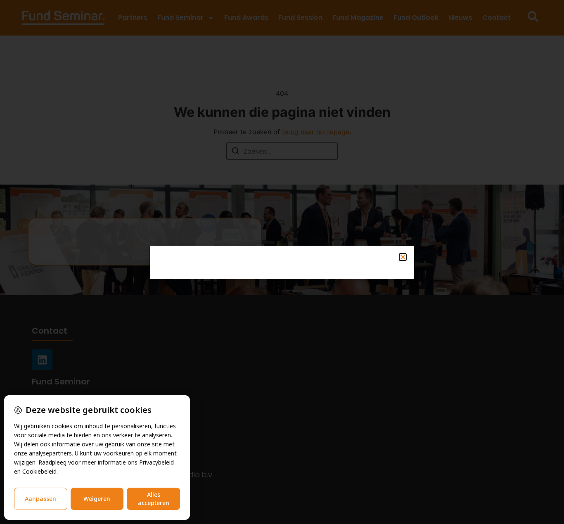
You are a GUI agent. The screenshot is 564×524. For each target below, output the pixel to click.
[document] (282, 262)
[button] (403, 257)
